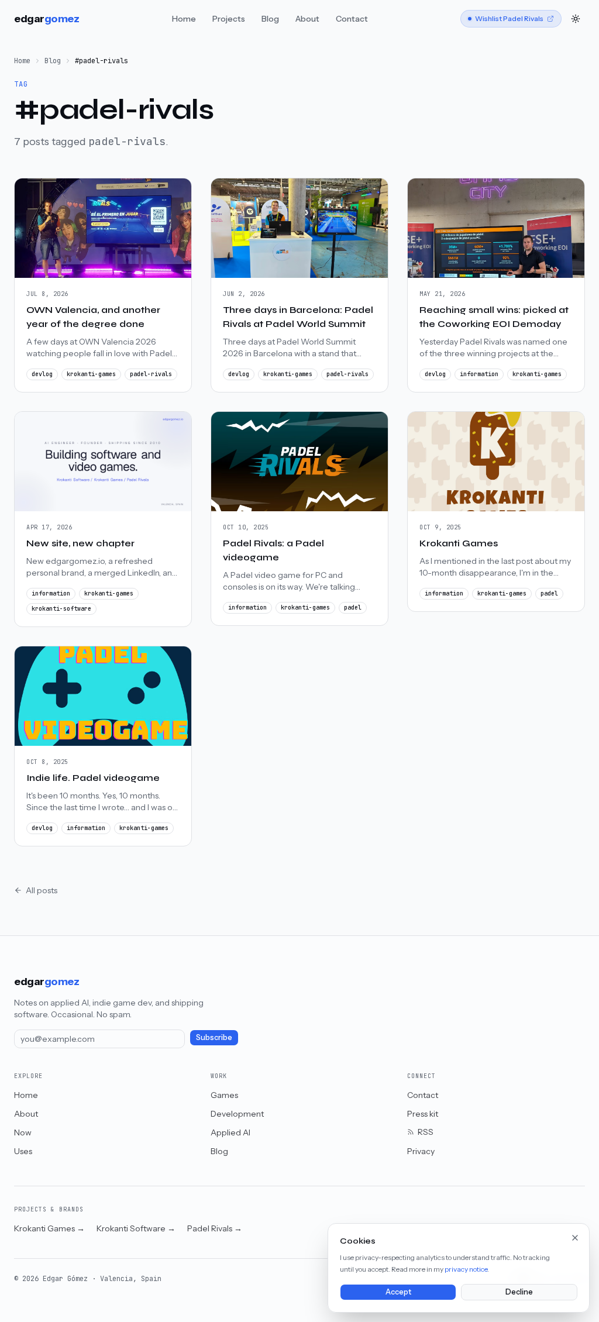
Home (184, 18)
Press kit (422, 1113)
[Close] (575, 1238)
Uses (23, 1151)
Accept (398, 1291)
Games (224, 1095)
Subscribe (214, 1037)
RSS (425, 1132)
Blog (270, 18)
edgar (47, 18)
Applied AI (230, 1132)
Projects (228, 18)
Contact (352, 18)
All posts (41, 890)
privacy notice (466, 1269)
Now (23, 1132)
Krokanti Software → (136, 1228)
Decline (519, 1291)
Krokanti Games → (49, 1228)
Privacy (421, 1151)
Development (237, 1113)
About (307, 18)
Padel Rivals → (214, 1228)
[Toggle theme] (575, 18)
